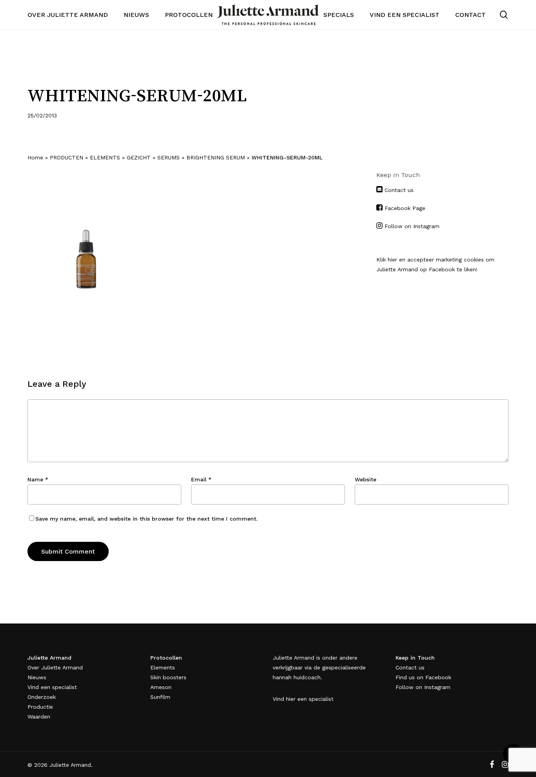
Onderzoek (41, 697)
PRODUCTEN (66, 157)
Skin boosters (168, 677)
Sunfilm (160, 697)
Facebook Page (405, 208)
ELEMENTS (105, 157)
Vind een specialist (52, 687)
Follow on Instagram (412, 226)
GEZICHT (139, 157)
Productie (40, 707)
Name (37, 479)
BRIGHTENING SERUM (215, 157)
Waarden (38, 716)
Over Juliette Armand (55, 667)
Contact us (398, 190)
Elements (162, 667)
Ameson (160, 687)
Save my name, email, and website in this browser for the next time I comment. (146, 519)
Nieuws (36, 677)
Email (201, 479)
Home (35, 157)
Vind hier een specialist (303, 699)
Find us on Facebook (423, 677)
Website (365, 479)
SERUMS (168, 157)
